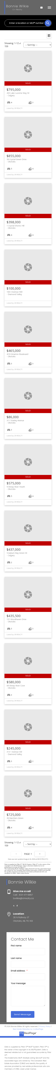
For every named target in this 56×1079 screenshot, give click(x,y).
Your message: (18, 983)
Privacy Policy (44, 1026)
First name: (16, 945)
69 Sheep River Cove (16, 686)
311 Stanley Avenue (15, 421)
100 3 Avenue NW (14, 293)
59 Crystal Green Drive (17, 160)
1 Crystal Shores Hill (15, 226)
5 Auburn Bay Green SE (17, 554)
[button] (14, 906)
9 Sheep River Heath (16, 487)
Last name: (16, 958)
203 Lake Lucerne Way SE (18, 94)
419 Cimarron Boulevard (17, 355)
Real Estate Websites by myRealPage (28, 1029)
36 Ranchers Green (15, 819)
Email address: (18, 970)
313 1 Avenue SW (14, 752)
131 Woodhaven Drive (16, 620)
